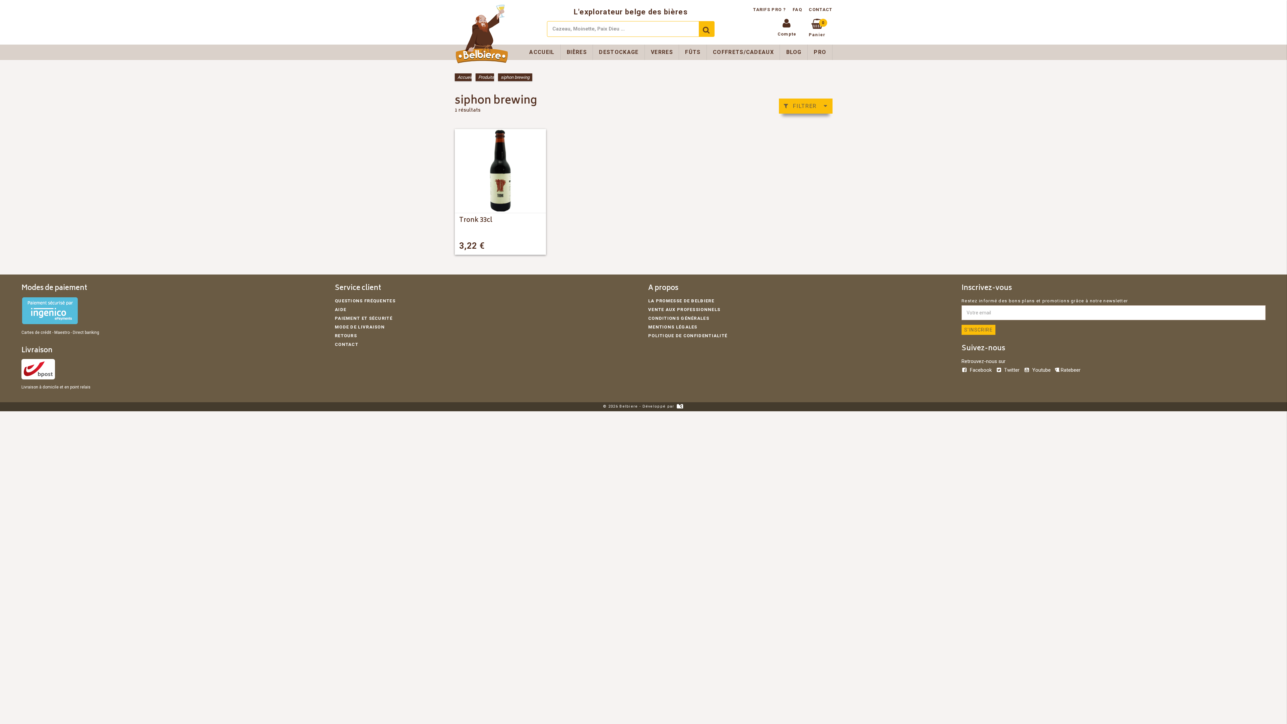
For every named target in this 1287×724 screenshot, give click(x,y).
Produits (486, 77)
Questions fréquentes (365, 300)
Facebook (981, 370)
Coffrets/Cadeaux (743, 52)
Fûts (692, 52)
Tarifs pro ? (770, 9)
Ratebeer (1070, 370)
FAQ (797, 9)
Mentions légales (672, 326)
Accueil (541, 52)
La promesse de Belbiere (681, 300)
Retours (346, 335)
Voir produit (522, 245)
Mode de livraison (360, 326)
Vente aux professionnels (684, 309)
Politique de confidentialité (687, 335)
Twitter (1012, 370)
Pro (820, 52)
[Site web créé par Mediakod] (680, 406)
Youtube (1041, 370)
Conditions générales (678, 318)
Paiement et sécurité (363, 318)
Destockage (618, 52)
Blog (794, 52)
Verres (662, 52)
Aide (340, 309)
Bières (577, 52)
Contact (820, 9)
